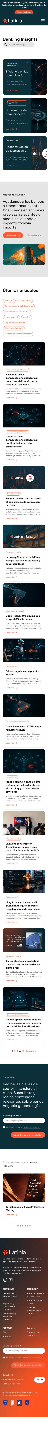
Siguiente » (31, 1051)
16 (23, 1051)
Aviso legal (8, 1370)
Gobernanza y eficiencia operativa (9, 1312)
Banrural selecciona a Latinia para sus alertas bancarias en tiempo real (23, 964)
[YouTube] (11, 1275)
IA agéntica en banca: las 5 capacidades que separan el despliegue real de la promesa (23, 906)
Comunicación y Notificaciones (12, 64)
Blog (5, 1327)
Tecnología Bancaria (13, 328)
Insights (26, 317)
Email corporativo (11, 1115)
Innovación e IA (11, 317)
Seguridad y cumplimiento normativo (9, 1302)
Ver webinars (34, 235)
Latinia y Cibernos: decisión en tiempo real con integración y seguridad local (23, 561)
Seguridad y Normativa (14, 323)
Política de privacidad (13, 1375)
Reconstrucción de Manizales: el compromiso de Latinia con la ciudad (23, 502)
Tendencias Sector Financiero (18, 334)
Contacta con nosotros (33, 1329)
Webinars (7, 1332)
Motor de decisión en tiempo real (35, 1290)
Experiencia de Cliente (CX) (16, 311)
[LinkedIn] (5, 1275)
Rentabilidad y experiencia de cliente (10, 1292)
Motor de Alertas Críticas (34, 1297)
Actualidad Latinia (13, 141)
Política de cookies (11, 1379)
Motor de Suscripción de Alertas (34, 1306)
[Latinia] (12, 21)
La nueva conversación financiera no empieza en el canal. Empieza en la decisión (22, 847)
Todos (7, 300)
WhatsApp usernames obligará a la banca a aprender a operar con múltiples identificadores (23, 1023)
